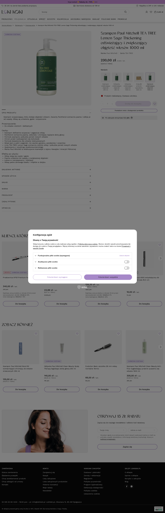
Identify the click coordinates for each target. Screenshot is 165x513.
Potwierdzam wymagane (57, 277)
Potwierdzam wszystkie (108, 277)
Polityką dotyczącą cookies (88, 244)
